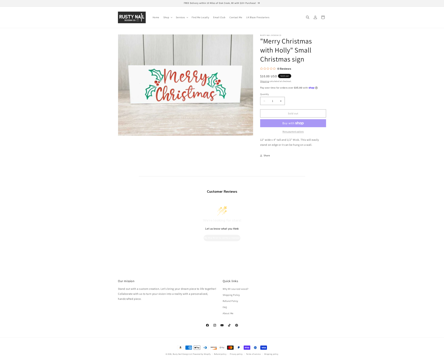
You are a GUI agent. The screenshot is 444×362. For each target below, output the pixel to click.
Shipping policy (271, 354)
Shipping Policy (231, 294)
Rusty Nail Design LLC (183, 354)
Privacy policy (236, 354)
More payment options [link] (293, 131)
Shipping (264, 81)
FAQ (225, 307)
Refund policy (220, 354)
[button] (167, 17)
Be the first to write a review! (222, 237)
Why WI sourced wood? (236, 288)
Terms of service (253, 354)
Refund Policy (230, 301)
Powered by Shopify (202, 354)
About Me (228, 313)
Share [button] (267, 155)
